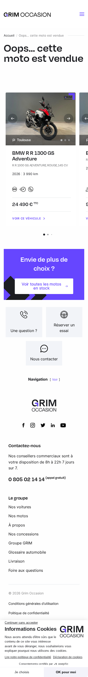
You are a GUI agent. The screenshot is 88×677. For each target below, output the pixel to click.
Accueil (9, 35)
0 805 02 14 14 (26, 479)
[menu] (82, 14)
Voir (55, 379)
